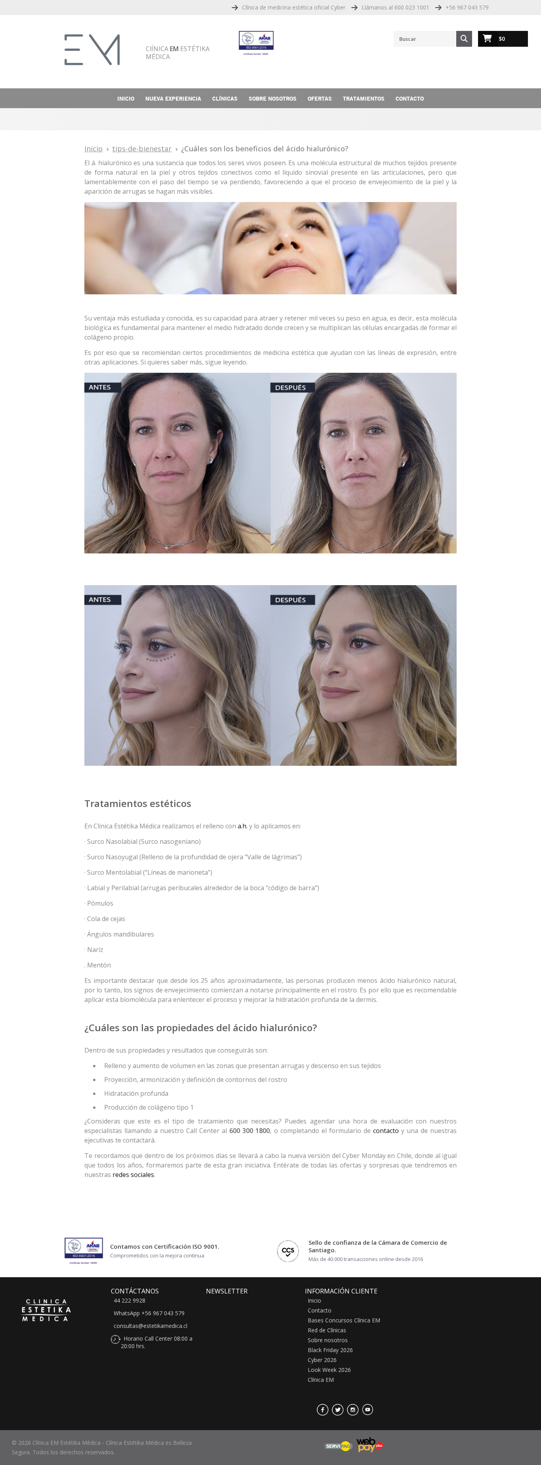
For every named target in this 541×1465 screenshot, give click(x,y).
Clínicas (225, 98)
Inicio (125, 98)
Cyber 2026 (322, 1360)
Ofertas (320, 98)
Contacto (410, 98)
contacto (386, 1130)
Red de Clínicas (327, 1330)
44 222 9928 (129, 1300)
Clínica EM (321, 1379)
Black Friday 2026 (330, 1350)
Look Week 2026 (329, 1369)
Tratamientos (364, 98)
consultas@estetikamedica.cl (150, 1326)
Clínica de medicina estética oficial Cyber (293, 7)
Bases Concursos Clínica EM (344, 1320)
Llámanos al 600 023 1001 (395, 7)
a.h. (243, 826)
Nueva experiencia (173, 98)
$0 (502, 38)
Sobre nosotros (273, 98)
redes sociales (133, 1174)
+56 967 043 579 (467, 7)
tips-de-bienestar (141, 148)
